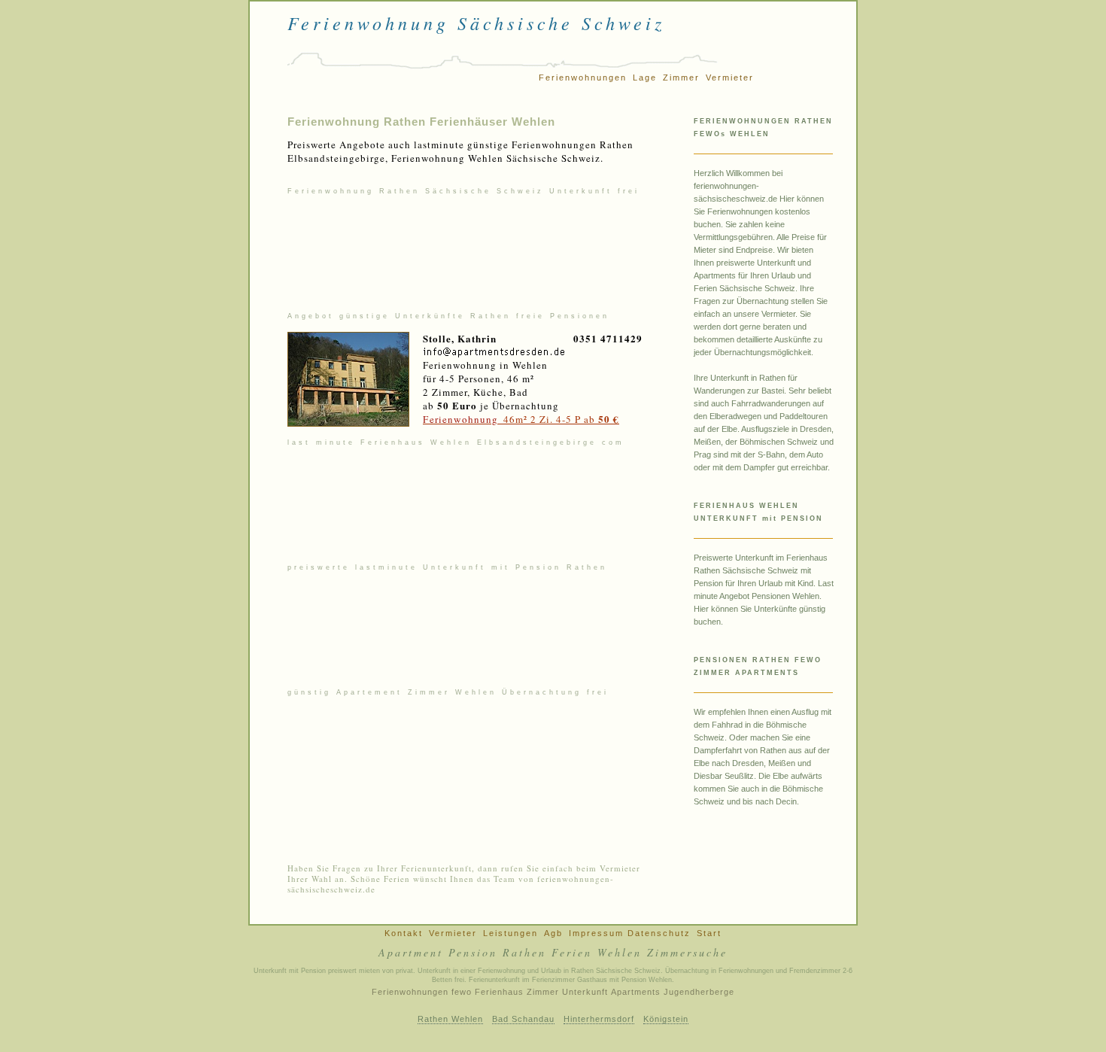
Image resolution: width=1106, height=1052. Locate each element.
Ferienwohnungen (583, 77)
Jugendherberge (699, 991)
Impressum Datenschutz (630, 933)
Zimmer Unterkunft (567, 991)
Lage (645, 77)
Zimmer (681, 77)
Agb (553, 933)
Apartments (636, 991)
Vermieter (730, 77)
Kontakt (403, 933)
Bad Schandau (523, 1018)
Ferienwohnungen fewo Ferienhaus (448, 991)
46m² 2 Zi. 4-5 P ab (521, 419)
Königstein (665, 1018)
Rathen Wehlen (450, 1018)
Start (709, 933)
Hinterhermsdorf (599, 1018)
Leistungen (510, 933)
